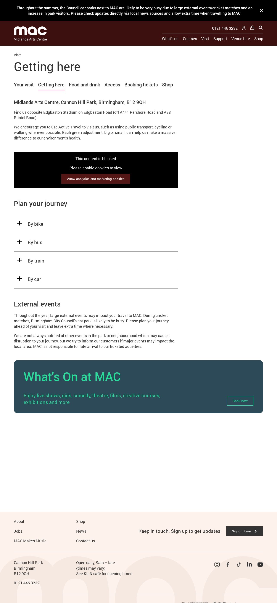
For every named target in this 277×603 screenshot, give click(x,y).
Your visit (24, 84)
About (19, 521)
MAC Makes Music (30, 540)
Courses (190, 38)
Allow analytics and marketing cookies (95, 179)
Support (220, 38)
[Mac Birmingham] (30, 33)
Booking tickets (141, 84)
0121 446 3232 (225, 28)
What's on (170, 38)
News (81, 531)
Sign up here (241, 531)
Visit (205, 38)
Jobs (18, 531)
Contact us (85, 540)
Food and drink (84, 84)
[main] (138, 272)
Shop (258, 38)
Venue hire (240, 38)
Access (112, 84)
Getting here (51, 84)
